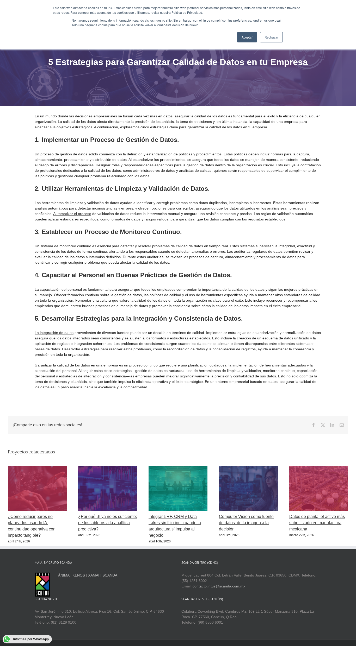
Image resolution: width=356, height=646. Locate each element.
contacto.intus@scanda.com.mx (219, 586)
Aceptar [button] (247, 37)
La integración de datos (54, 333)
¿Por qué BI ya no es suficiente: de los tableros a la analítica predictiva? (107, 522)
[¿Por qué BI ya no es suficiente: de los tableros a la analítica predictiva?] (107, 468)
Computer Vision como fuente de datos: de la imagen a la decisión (246, 522)
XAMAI (93, 575)
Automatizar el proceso (72, 214)
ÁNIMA (63, 575)
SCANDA (109, 575)
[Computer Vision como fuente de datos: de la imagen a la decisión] (248, 468)
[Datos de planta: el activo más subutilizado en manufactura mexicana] (318, 468)
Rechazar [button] (271, 37)
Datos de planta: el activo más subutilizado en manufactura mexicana (317, 522)
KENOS (78, 575)
